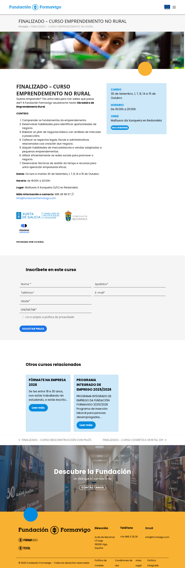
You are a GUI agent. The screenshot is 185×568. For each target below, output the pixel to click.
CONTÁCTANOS (92, 488)
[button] (174, 7)
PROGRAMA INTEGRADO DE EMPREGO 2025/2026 (94, 385)
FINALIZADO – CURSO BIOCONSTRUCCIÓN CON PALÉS (56, 440)
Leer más (38, 408)
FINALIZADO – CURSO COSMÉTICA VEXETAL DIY (133, 440)
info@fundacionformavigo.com (36, 198)
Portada (23, 26)
